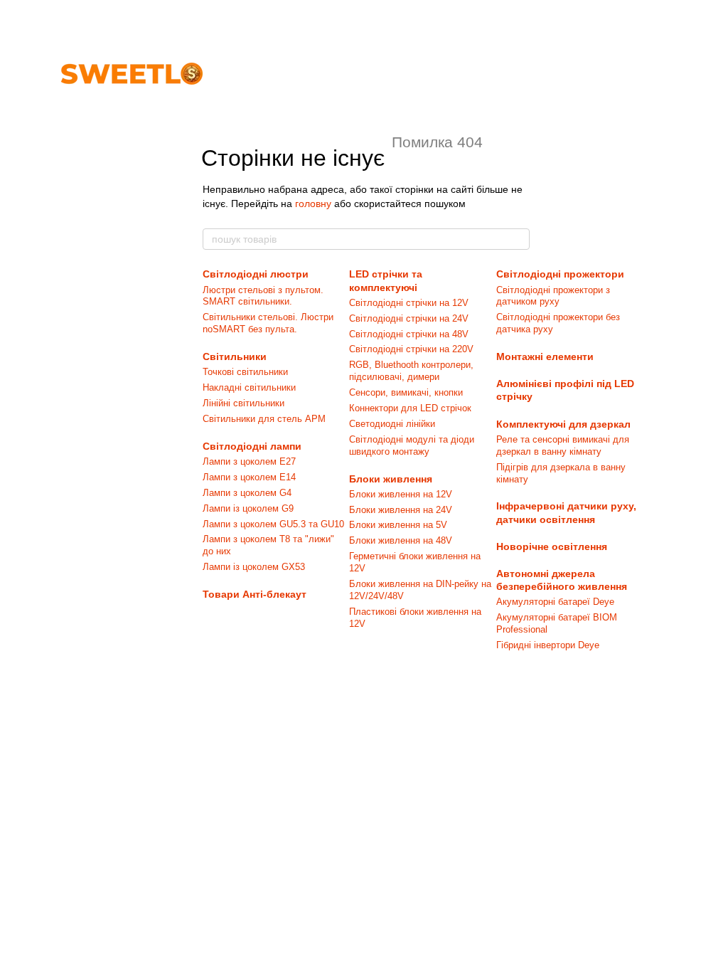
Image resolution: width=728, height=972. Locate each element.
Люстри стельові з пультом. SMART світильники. (263, 296)
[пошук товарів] (518, 239)
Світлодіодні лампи (252, 446)
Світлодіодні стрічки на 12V (409, 302)
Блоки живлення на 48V (400, 540)
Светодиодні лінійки (392, 423)
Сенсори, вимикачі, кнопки (406, 392)
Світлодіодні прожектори (560, 274)
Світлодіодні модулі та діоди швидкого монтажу (411, 445)
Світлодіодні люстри (256, 274)
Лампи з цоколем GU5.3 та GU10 (273, 524)
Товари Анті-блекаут (254, 594)
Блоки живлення (390, 479)
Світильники (235, 356)
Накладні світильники (249, 387)
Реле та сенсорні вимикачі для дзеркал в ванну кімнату (562, 445)
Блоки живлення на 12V (400, 494)
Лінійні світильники (243, 403)
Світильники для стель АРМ (264, 418)
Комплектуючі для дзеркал (563, 424)
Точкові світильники (245, 371)
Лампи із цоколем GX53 (254, 566)
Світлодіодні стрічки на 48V (409, 334)
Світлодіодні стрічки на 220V (411, 349)
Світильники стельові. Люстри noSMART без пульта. (268, 323)
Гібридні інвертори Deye (547, 645)
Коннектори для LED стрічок (410, 408)
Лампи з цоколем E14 (249, 477)
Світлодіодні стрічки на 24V (409, 318)
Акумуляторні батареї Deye (555, 601)
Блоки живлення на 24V (400, 510)
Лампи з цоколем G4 (247, 492)
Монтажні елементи (545, 356)
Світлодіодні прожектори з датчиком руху (553, 296)
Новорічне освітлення (551, 546)
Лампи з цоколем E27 (249, 461)
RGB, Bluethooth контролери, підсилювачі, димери (411, 370)
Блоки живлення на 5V (398, 524)
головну (313, 203)
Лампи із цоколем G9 (248, 508)
